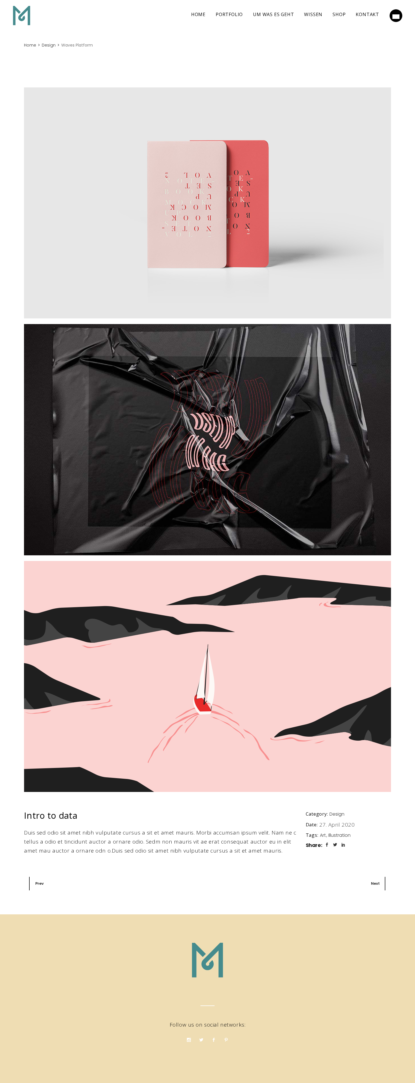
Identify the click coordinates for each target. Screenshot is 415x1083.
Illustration (339, 835)
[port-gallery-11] (207, 439)
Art (323, 835)
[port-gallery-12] (207, 676)
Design (336, 814)
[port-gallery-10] (207, 202)
